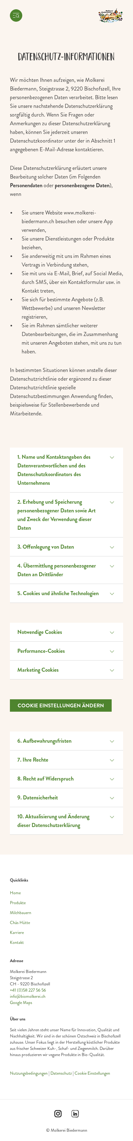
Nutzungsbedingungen (29, 1073)
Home (15, 893)
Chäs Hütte (20, 923)
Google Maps (21, 1003)
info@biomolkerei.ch (27, 996)
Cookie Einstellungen (92, 1073)
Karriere (17, 932)
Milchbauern (20, 913)
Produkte (18, 903)
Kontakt (17, 942)
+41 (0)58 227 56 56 (28, 990)
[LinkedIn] (75, 1116)
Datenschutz (61, 1073)
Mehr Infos (16, 1032)
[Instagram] (58, 1116)
